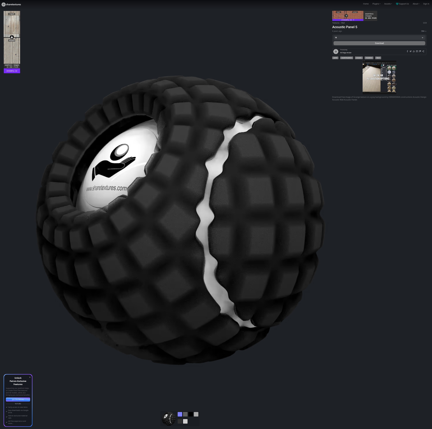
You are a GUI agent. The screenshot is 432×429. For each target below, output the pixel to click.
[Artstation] (414, 51)
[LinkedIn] (417, 51)
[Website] (423, 51)
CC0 (425, 23)
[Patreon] (420, 51)
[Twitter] (411, 51)
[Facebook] (407, 51)
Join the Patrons (18, 399)
